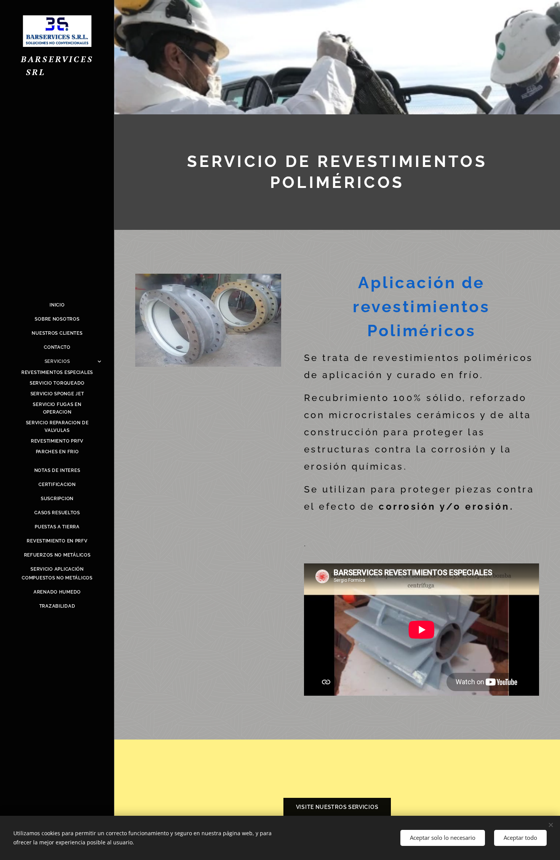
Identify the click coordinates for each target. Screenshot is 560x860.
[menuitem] (57, 305)
